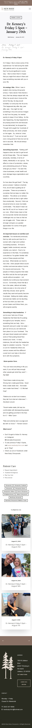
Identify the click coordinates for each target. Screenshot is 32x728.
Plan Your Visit (9, 475)
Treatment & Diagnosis (11, 473)
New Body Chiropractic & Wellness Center (16, 500)
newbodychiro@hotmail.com (13, 709)
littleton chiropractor (21, 494)
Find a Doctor (8, 478)
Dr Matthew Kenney (9, 494)
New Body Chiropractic (16, 497)
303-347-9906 (23, 1)
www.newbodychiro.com (16, 445)
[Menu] (29, 9)
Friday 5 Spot (16, 17)
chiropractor (9, 488)
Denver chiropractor (22, 491)
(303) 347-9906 (8, 707)
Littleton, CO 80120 (23, 671)
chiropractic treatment (20, 485)
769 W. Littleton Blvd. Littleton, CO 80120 (18, 3)
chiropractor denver (20, 488)
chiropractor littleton (9, 491)
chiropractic (8, 485)
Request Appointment (11, 470)
